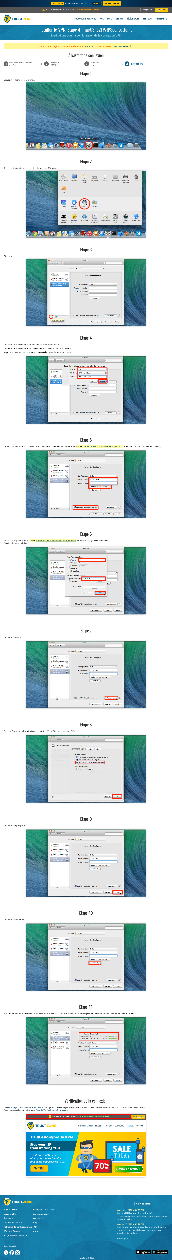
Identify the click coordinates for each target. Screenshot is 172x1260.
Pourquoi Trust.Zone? (85, 19)
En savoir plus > (123, 1238)
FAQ (34, 1226)
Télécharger (133, 19)
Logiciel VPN (10, 1213)
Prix (102, 19)
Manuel (36, 1231)
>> (89, 10)
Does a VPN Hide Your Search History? (134, 1213)
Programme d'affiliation (16, 1235)
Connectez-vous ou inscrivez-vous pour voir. (103, 446)
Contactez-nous (40, 1213)
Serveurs (147, 19)
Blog (34, 1222)
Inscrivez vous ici (122, 46)
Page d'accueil (11, 1209)
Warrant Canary (12, 1231)
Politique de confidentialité (18, 1226)
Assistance (161, 19)
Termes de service (13, 1222)
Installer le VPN (115, 19)
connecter (88, 46)
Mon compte (161, 10)
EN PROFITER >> (112, 3)
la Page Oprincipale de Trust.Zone (25, 1107)
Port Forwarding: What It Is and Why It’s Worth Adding (141, 1227)
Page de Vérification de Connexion (51, 1110)
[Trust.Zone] (18, 19)
